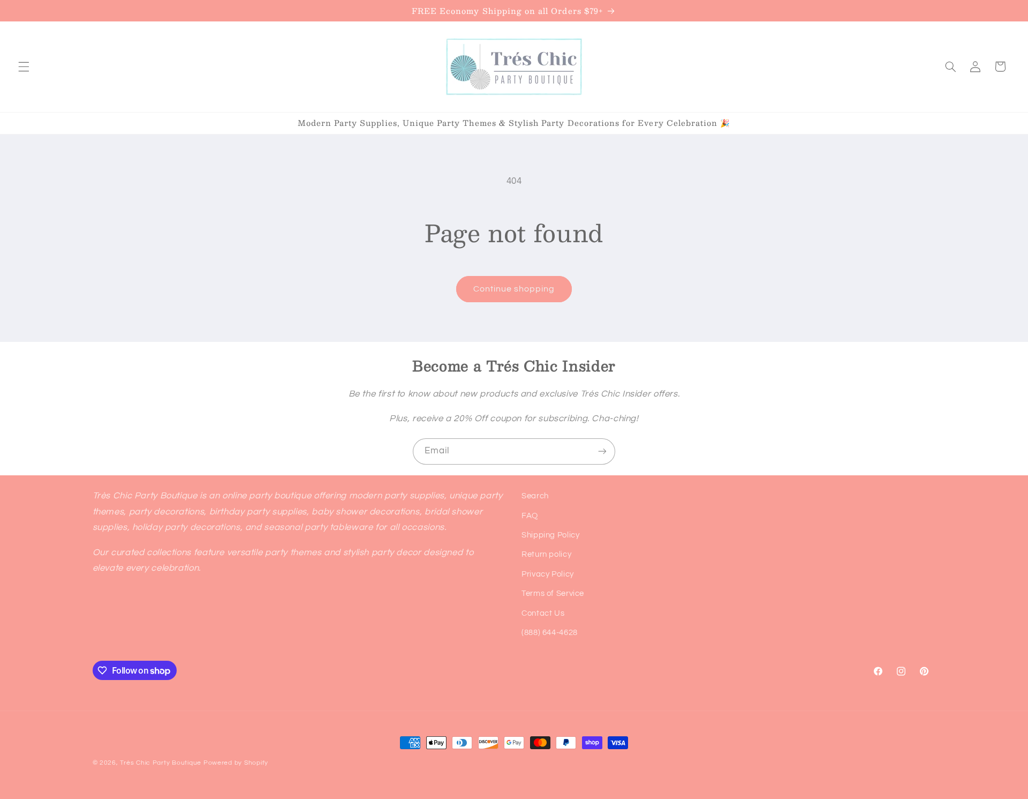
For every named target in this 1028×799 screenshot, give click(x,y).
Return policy (546, 554)
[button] (23, 66)
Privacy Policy (547, 574)
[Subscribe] (602, 451)
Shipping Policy (550, 535)
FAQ (529, 516)
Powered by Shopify (235, 763)
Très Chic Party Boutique (160, 763)
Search (535, 496)
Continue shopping (514, 289)
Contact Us (542, 613)
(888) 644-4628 (549, 633)
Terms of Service (552, 593)
